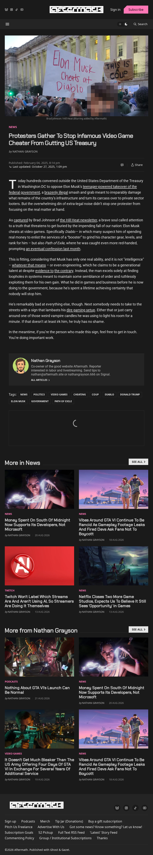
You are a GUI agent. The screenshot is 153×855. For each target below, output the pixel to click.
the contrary (63, 271)
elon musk (18, 401)
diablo (109, 394)
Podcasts (11, 681)
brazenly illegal (56, 192)
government (40, 401)
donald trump (130, 394)
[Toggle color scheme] (123, 24)
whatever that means (29, 265)
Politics (39, 394)
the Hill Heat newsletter (78, 220)
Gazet (65, 850)
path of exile (63, 401)
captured (21, 220)
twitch (10, 590)
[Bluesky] (6, 9)
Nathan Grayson (25, 151)
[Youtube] (22, 9)
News (13, 127)
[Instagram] (11, 9)
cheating (80, 394)
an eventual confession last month (53, 249)
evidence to (44, 271)
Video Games (59, 394)
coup (95, 394)
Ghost (54, 850)
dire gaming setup (81, 310)
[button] (10, 821)
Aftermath (21, 850)
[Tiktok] (16, 9)
